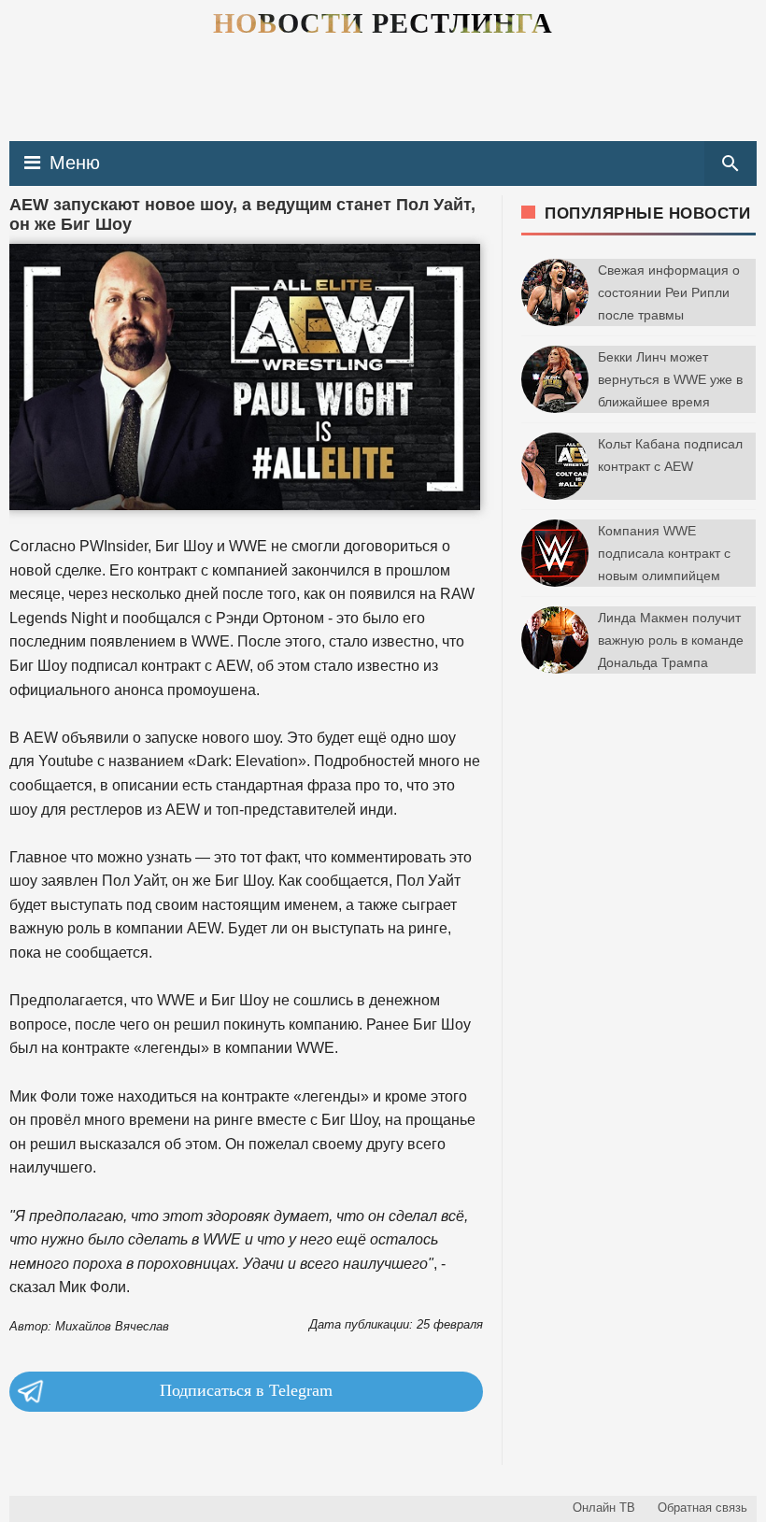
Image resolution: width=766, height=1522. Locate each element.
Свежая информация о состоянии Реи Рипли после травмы (669, 292)
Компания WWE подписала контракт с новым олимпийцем (664, 553)
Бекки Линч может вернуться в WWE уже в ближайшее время (670, 379)
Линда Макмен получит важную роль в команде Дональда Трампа (671, 640)
